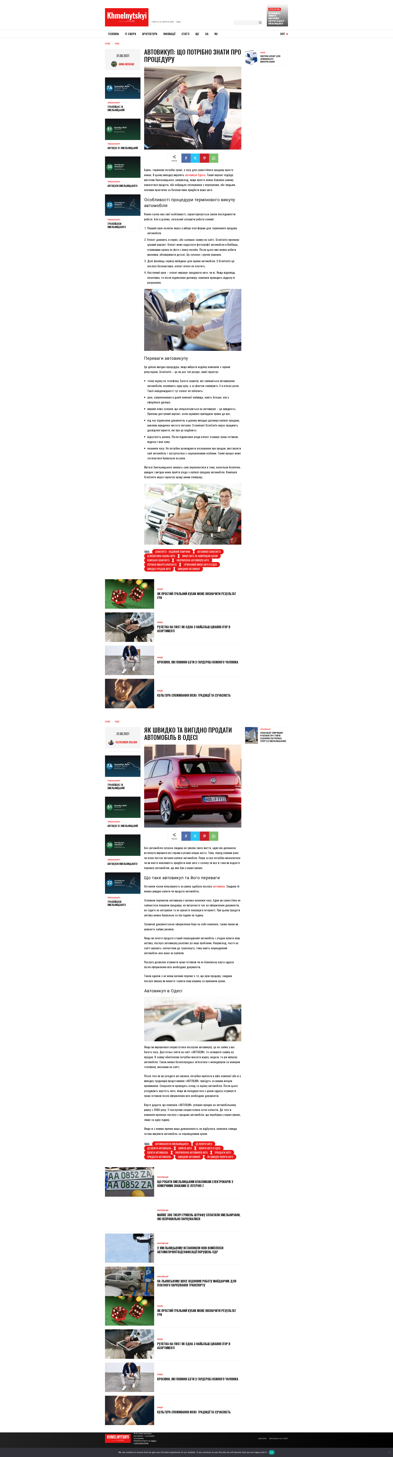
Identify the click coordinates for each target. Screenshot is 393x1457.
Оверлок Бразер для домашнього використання (270, 58)
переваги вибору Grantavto (162, 564)
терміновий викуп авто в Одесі (200, 564)
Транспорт (113, 103)
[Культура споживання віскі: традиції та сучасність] (129, 693)
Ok (271, 1452)
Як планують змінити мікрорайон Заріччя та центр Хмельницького (276, 18)
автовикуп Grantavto (209, 552)
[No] (389, 1452)
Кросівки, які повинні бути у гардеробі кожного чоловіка (197, 662)
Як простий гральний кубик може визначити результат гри (196, 595)
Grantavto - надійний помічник (172, 552)
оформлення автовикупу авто (193, 560)
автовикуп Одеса (195, 175)
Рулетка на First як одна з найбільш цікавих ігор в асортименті (193, 629)
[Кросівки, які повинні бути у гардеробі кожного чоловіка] (129, 660)
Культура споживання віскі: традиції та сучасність (194, 695)
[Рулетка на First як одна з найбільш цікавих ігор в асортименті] (129, 627)
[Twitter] (195, 158)
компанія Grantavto (158, 560)
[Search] (260, 22)
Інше (117, 43)
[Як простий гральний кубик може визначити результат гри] (129, 594)
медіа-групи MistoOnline (145, 1442)
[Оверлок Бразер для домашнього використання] (251, 57)
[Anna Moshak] (115, 64)
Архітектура (274, 9)
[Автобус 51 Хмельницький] (122, 129)
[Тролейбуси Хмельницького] (122, 205)
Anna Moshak (126, 64)
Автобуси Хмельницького (122, 186)
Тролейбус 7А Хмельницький (116, 108)
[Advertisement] (268, 90)
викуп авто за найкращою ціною (200, 556)
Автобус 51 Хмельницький (122, 148)
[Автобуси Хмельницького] (122, 167)
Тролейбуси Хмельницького (116, 225)
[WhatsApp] (213, 158)
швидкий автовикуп (189, 569)
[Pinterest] (204, 158)
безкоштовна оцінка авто (161, 556)
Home (107, 43)
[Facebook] (186, 158)
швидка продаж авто (159, 569)
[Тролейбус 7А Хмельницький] (122, 88)
